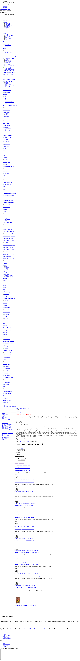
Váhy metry (6, 395)
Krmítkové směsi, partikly (9, 298)
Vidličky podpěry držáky (9, 70)
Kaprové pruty (8, 36)
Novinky (4, 646)
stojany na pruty (39, 628)
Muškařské (7, 27)
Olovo (6, 114)
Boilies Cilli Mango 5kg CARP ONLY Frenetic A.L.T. (25, 605)
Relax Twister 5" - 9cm (8, 258)
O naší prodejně (6, 634)
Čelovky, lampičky (8, 98)
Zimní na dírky (8, 38)
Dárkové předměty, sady (9, 102)
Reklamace (5, 636)
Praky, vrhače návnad (8, 377)
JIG (6, 53)
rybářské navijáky (32, 628)
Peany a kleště (6, 368)
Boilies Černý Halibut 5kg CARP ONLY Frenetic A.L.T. (26, 517)
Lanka (4, 285)
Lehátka (6, 76)
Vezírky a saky (8, 61)
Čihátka (6, 99)
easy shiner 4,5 (8, 218)
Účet (4, 643)
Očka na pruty (6, 364)
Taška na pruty (8, 84)
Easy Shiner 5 (7, 219)
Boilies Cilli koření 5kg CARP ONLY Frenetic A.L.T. (25, 505)
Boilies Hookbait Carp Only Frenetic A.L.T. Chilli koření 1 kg (27, 564)
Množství (16, 459)
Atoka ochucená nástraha (9, 198)
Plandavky (7, 267)
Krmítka (6, 113)
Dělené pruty (7, 34)
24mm (21, 465)
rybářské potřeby (12, 628)
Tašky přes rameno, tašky (10, 85)
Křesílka (6, 75)
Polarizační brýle (7, 373)
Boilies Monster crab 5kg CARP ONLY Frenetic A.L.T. (25, 493)
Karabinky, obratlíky (8, 350)
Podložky (7, 83)
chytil (29, 465)
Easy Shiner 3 (7, 214)
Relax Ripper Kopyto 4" (9, 231)
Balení (16, 458)
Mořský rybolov (7, 125)
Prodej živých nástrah (7, 638)
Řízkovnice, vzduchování (9, 386)
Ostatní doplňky (8, 130)
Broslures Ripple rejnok (8, 202)
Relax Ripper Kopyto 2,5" (9, 222)
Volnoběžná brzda (8, 25)
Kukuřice (5, 303)
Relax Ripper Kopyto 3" (9, 227)
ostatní (6, 282)
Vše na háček (6, 316)
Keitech (4, 211)
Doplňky (5, 94)
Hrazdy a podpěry (8, 68)
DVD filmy (5, 346)
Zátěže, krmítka (6, 110)
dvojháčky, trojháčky (9, 52)
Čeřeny (6, 59)
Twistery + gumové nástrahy (10, 193)
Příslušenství (7, 62)
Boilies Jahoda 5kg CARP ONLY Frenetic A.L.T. (24, 529)
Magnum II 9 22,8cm (9, 275)
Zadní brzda (7, 24)
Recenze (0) (19, 412)
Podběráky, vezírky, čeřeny (9, 56)
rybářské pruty (25, 628)
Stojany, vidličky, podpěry (9, 64)
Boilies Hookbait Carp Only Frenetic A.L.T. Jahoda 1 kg (26, 587)
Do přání (16, 461)
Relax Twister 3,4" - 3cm (9, 236)
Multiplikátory (7, 26)
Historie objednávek (6, 644)
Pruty (4, 31)
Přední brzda (7, 23)
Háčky (4, 48)
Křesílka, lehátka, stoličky (9, 72)
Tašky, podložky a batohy (9, 79)
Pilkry (6, 129)
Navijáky (5, 20)
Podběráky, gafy (8, 60)
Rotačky (6, 269)
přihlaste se (21, 441)
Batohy (6, 82)
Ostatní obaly (7, 86)
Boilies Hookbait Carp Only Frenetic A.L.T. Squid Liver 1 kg (27, 552)
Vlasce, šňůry (6, 41)
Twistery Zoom (6, 272)
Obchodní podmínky (6, 635)
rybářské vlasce (45, 628)
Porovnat (19, 461)
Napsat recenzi (21, 463)
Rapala (6, 268)
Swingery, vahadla (7, 391)
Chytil (22, 448)
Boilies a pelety (6, 291)
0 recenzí (16, 463)
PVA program (6, 382)
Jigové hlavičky (6, 207)
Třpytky (5, 263)
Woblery (5, 278)
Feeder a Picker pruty (9, 35)
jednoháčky (7, 51)
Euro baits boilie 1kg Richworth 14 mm (22, 470)
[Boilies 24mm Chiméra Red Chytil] (22, 408)
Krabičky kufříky (7, 90)
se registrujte (27, 441)
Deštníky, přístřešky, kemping (10, 105)
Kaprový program (7, 118)
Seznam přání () (6, 645)
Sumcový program (7, 135)
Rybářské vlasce (8, 45)
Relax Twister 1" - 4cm (8, 240)
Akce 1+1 (7, 97)
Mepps (6, 266)
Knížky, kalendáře (7, 355)
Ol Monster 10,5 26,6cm (9, 276)
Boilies (6, 295)
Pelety (6, 296)
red (26, 465)
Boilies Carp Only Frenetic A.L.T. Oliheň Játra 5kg (25, 540)
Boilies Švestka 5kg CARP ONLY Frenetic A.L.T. (24, 482)
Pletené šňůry (7, 46)
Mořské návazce (8, 128)
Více (6, 28)
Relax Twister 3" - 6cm (8, 249)
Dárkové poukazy (8, 101)
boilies (18, 465)
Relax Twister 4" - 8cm (8, 254)
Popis (18, 411)
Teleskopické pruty (8, 37)
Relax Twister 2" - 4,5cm (9, 245)
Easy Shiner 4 (7, 216)
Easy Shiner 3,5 (8, 215)
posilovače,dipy (6, 307)
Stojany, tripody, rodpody (10, 69)
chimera (24, 465)
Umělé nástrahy (6, 312)
